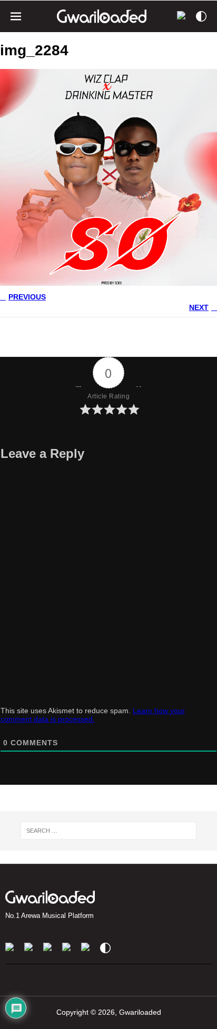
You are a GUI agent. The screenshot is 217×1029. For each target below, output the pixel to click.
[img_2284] (108, 281)
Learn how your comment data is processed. (93, 714)
